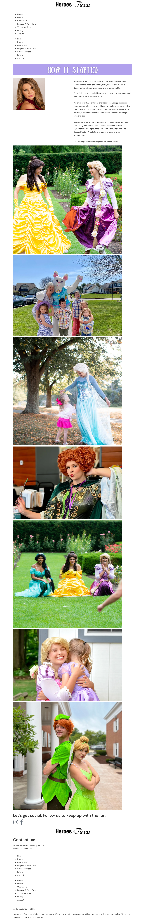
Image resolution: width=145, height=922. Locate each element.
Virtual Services (24, 27)
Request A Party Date (26, 24)
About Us (21, 33)
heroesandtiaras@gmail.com (32, 845)
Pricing (20, 30)
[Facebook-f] (21, 822)
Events (20, 17)
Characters (22, 20)
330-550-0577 (26, 848)
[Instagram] (15, 822)
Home (20, 14)
